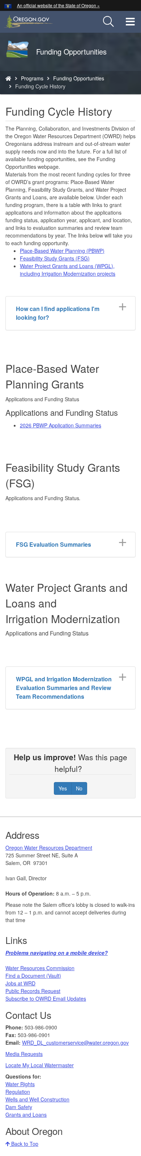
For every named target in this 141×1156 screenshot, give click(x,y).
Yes (63, 788)
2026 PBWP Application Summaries (60, 425)
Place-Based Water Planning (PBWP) (62, 250)
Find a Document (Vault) (33, 975)
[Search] (108, 22)
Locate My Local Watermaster (39, 1065)
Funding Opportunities (78, 78)
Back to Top (24, 1143)
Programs (32, 78)
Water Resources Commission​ (39, 968)
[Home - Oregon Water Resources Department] (8, 78)
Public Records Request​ (32, 990)
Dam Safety (18, 1107)
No (79, 788)
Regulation (17, 1091)
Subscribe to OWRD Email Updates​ (45, 998)
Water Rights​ (20, 1084)
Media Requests (24, 1053)
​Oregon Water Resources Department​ (48, 847)
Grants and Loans (26, 1114)
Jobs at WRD (20, 983)
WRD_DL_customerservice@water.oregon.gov (75, 1042)
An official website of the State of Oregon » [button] (58, 5)
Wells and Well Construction (37, 1099)
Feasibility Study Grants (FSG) (55, 258)
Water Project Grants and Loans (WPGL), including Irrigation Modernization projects (67, 269)
